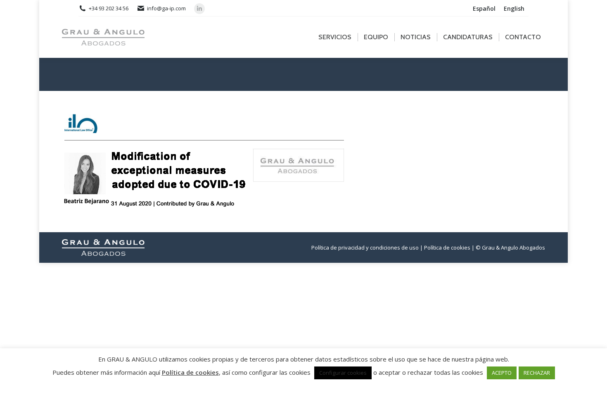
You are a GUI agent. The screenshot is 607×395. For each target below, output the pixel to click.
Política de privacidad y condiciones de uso (365, 247)
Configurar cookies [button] (343, 372)
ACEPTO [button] (502, 372)
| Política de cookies (445, 247)
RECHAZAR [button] (537, 372)
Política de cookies (190, 372)
